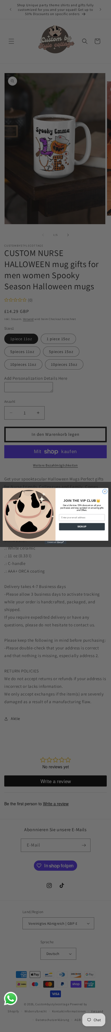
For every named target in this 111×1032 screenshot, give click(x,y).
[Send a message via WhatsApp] (10, 998)
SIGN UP (81, 526)
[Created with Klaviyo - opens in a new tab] (55, 542)
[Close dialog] (104, 491)
